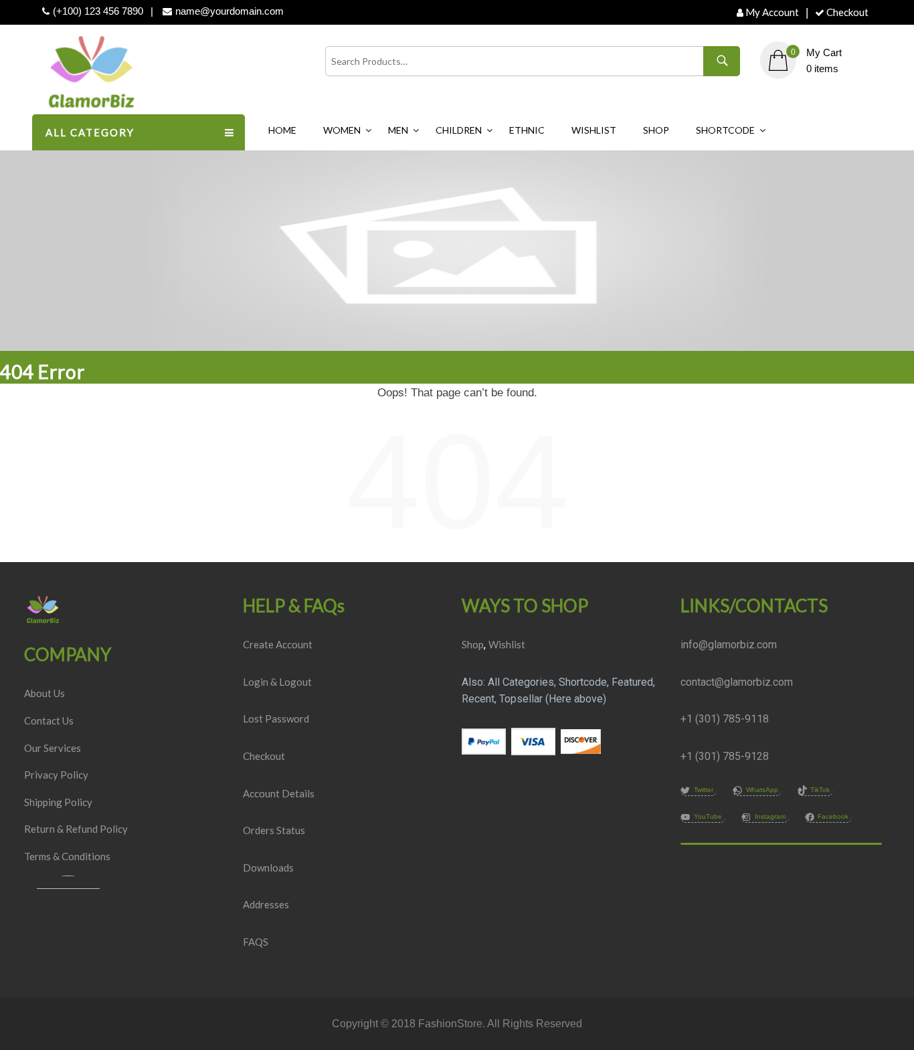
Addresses (266, 904)
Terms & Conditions (67, 856)
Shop (656, 130)
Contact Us (49, 720)
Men (398, 130)
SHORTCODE (725, 130)
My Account (772, 12)
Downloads (268, 868)
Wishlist (593, 130)
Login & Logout (277, 682)
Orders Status (274, 830)
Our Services (52, 748)
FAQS (255, 942)
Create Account (277, 644)
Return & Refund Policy (76, 829)
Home (282, 130)
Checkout (847, 12)
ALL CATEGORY (89, 132)
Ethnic (527, 130)
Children (459, 130)
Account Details (278, 793)
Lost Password (276, 718)
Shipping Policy (58, 802)
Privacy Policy (56, 775)
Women (342, 130)
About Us (44, 693)
